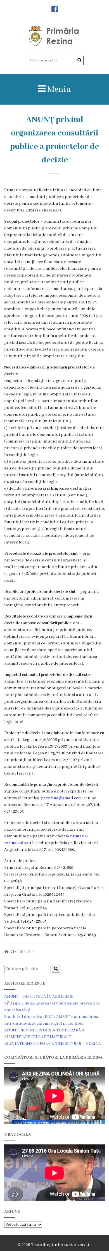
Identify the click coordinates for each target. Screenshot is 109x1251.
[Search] (79, 60)
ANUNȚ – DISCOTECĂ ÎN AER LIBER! (38, 996)
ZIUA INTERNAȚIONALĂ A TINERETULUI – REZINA (52, 1043)
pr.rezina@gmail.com (61, 798)
